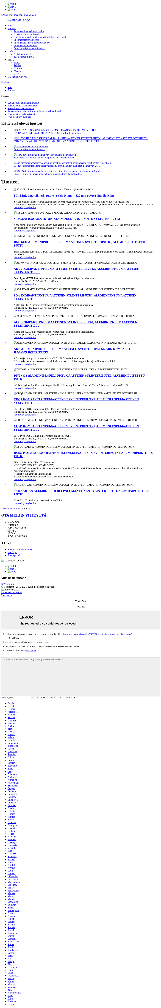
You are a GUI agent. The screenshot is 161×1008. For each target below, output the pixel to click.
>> (20, 508)
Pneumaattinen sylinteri (25, 45)
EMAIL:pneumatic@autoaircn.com (18, 15)
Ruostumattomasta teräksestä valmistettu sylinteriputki (40, 37)
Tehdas (17, 65)
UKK (16, 74)
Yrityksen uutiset (22, 54)
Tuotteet (12, 28)
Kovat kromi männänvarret (27, 34)
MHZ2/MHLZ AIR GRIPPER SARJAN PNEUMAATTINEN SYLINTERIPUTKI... (57, 141)
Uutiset (11, 51)
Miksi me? (19, 71)
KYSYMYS (7, 584)
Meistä (17, 62)
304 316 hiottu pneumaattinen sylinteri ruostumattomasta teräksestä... (48, 174)
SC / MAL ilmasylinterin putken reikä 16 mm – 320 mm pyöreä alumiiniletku (64, 195)
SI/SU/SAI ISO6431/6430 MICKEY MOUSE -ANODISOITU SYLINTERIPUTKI (67, 218)
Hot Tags (12, 552)
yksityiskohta (29, 207)
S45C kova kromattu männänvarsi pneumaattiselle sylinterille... (45, 157)
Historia (18, 68)
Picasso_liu (6, 595)
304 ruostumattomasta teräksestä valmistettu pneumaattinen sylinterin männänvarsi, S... (57, 165)
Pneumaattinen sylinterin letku (29, 31)
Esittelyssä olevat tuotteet (20, 549)
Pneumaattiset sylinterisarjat (27, 39)
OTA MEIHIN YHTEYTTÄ (23, 515)
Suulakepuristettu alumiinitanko (29, 48)
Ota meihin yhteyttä (17, 76)
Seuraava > (13, 508)
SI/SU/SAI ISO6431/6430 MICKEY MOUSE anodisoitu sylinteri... (47, 133)
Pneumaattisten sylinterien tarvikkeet (32, 42)
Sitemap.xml (14, 555)
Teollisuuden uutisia (24, 56)
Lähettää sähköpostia (11, 592)
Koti (10, 25)
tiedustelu (18, 207)
